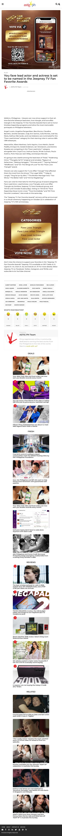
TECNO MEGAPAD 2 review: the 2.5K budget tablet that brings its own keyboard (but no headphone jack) (29, 612)
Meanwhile (21, 301)
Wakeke (8, 325)
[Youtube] (19, 829)
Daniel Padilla (47, 288)
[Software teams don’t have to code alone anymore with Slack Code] (31, 519)
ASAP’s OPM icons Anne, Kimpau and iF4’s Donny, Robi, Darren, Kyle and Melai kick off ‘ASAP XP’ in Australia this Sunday (29, 816)
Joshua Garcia (10, 298)
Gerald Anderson (21, 291)
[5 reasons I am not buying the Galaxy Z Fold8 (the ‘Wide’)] (31, 674)
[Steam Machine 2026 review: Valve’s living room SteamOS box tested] (31, 626)
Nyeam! (54, 325)
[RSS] (26, 829)
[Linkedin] (12, 829)
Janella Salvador (48, 291)
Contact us (15, 827)
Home (3, 827)
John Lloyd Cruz (47, 295)
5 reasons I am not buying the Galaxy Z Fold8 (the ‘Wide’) (29, 686)
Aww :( (26, 325)
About (8, 827)
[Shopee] (22, 829)
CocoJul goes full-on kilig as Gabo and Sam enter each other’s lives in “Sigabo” (31, 715)
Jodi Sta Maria (34, 295)
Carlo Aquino (9, 288)
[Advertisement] (31, 103)
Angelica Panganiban (37, 285)
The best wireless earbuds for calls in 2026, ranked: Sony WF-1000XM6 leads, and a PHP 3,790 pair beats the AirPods (29, 586)
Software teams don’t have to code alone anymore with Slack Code (28, 530)
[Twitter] (16, 829)
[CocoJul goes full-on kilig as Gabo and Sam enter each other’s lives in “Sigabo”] (31, 704)
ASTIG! (35, 325)
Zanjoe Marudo (19, 305)
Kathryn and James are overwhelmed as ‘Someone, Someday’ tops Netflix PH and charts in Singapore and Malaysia (30, 790)
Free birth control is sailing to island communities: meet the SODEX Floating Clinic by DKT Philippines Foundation (31, 455)
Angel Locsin (23, 285)
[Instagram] (9, 829)
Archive (22, 827)
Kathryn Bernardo (48, 298)
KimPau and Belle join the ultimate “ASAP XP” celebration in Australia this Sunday (30, 765)
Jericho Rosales (10, 295)
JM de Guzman (23, 295)
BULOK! (17, 325)
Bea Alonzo (50, 285)
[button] (3, 4)
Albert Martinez (10, 285)
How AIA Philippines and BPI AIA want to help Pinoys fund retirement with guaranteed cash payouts (30, 481)
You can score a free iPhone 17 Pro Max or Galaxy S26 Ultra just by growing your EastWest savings (31, 401)
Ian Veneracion (35, 291)
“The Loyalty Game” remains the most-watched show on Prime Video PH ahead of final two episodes (30, 740)
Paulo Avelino (32, 301)
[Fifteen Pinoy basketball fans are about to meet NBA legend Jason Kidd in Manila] (31, 414)
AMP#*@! (44, 325)
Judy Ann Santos (22, 298)
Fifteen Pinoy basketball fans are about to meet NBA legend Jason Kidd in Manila (30, 425)
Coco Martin (36, 288)
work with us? (32, 346)
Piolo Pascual (44, 301)
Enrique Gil (9, 291)
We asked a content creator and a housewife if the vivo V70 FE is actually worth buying (30, 661)
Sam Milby (8, 305)
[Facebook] (5, 829)
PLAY (6, 73)
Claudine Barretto (23, 288)
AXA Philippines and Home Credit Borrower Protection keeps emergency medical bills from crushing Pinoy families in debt (30, 555)
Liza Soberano (10, 301)
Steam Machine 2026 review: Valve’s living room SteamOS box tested (30, 637)
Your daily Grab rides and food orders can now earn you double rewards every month (30, 377)
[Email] (2, 829)
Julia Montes (35, 298)
